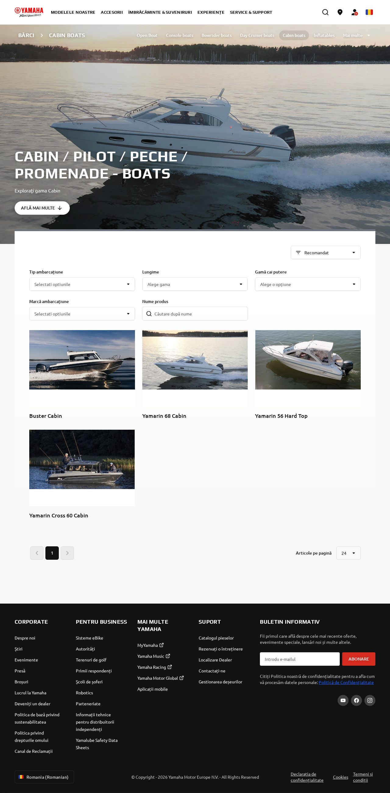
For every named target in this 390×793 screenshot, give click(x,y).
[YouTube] (343, 700)
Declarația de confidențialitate (307, 777)
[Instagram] (369, 700)
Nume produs (155, 301)
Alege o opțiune (275, 284)
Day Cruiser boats (257, 35)
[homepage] (29, 12)
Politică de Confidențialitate (346, 682)
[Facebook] (356, 700)
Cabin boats (294, 35)
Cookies (340, 777)
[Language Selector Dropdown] (369, 12)
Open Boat (147, 35)
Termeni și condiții (363, 777)
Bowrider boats (217, 35)
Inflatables (324, 35)
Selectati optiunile (52, 284)
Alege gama (158, 284)
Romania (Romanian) (48, 777)
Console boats (179, 35)
